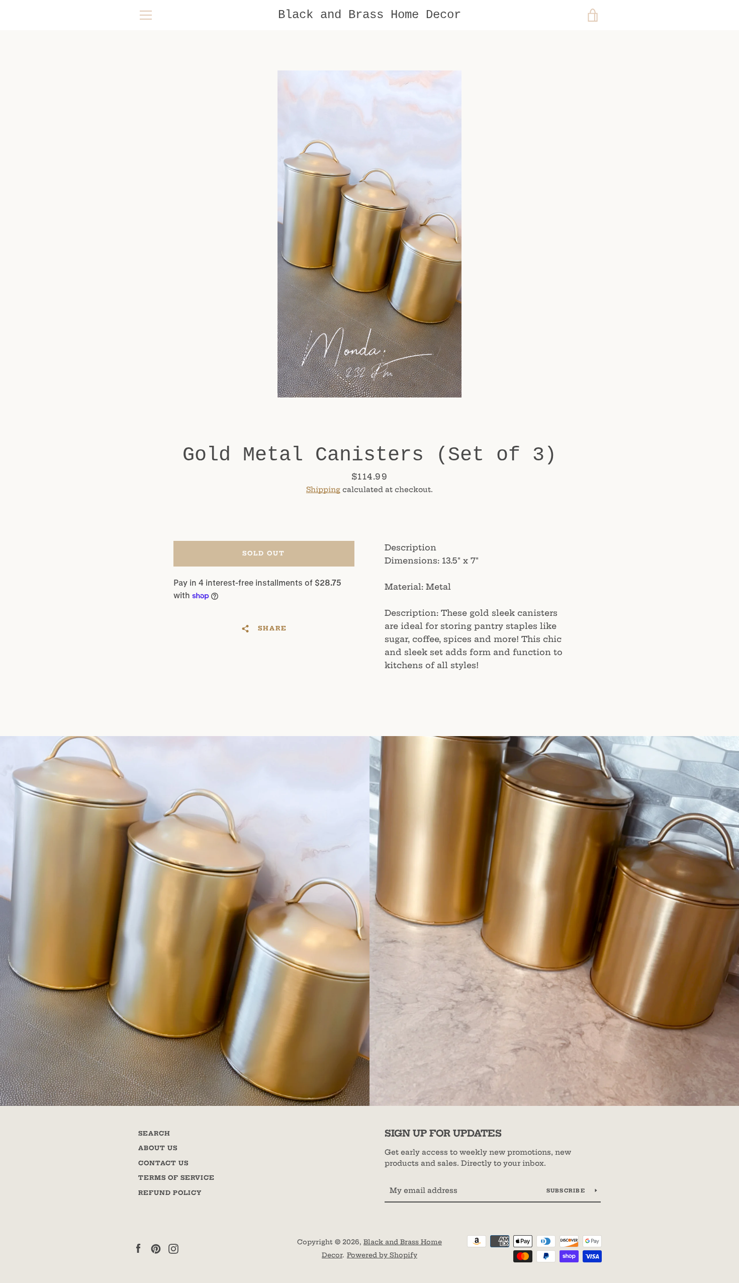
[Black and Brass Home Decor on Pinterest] (156, 1248)
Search (154, 1133)
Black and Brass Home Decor (369, 15)
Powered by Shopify (382, 1255)
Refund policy (170, 1192)
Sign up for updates (443, 1133)
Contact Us (163, 1163)
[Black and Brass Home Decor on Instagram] (173, 1248)
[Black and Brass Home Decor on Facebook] (138, 1248)
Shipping (323, 489)
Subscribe (567, 1190)
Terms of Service (176, 1177)
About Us (157, 1148)
